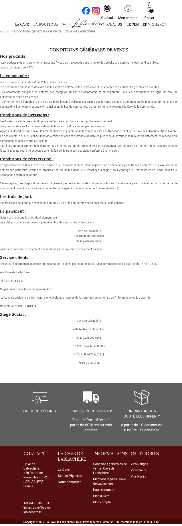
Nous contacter (104, 490)
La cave (22, 24)
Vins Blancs (139, 470)
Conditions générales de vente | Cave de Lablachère (110, 468)
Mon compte (102, 502)
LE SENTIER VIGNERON (147, 24)
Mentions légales (132, 522)
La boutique (45, 24)
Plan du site (101, 496)
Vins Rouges (139, 464)
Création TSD (111, 522)
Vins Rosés (138, 476)
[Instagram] (96, 11)
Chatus (114, 24)
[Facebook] (86, 11)
